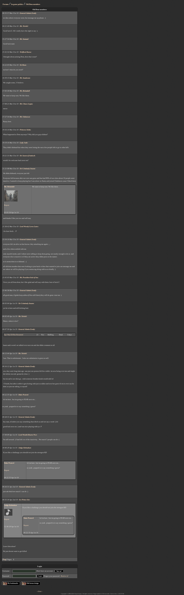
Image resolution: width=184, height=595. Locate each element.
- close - (39, 591)
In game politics (17, 4)
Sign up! (59, 571)
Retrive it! (64, 576)
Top (4, 559)
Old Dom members (33, 4)
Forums (6, 4)
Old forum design (33, 583)
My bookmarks (13, 583)
